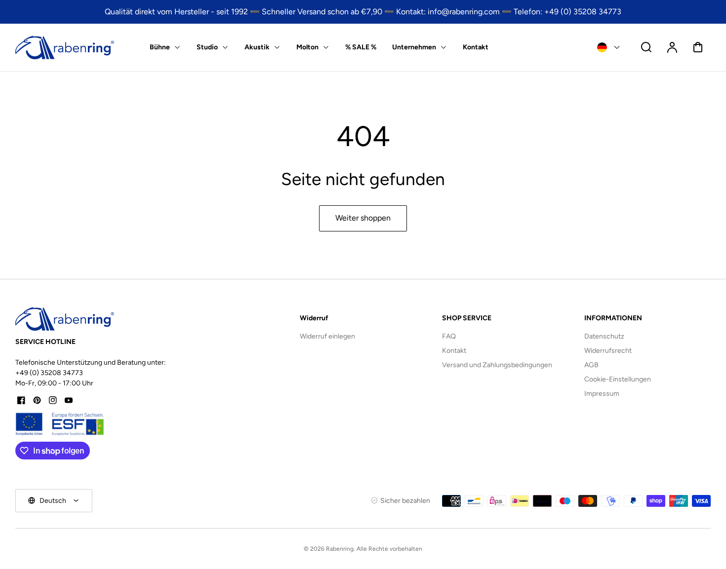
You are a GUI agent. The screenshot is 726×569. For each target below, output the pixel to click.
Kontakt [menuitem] (475, 47)
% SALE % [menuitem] (360, 47)
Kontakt (454, 350)
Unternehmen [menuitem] (414, 47)
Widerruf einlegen (327, 336)
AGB (591, 365)
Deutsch (53, 500)
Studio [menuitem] (207, 47)
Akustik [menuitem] (257, 47)
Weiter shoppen (363, 218)
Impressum (601, 393)
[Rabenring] (64, 319)
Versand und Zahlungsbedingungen (497, 365)
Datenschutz (604, 336)
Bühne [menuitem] (160, 47)
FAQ (449, 336)
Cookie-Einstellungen (617, 379)
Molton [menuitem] (307, 47)
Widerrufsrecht (608, 350)
